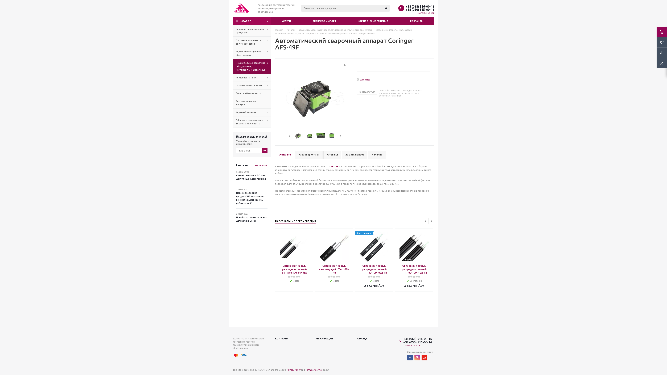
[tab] (284, 155)
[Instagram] (417, 357)
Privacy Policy (293, 370)
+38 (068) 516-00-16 (420, 6)
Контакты (416, 21)
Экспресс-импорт (324, 21)
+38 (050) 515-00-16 (420, 9)
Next (340, 135)
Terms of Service (314, 370)
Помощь (361, 338)
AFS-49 (334, 166)
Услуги (286, 21)
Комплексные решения (373, 21)
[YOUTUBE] (424, 357)
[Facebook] (410, 357)
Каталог (245, 21)
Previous (289, 135)
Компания (282, 338)
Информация (324, 338)
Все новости (261, 165)
